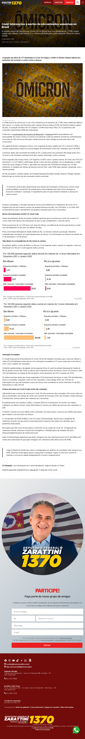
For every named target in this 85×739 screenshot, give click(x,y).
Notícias (47, 2)
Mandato (69, 2)
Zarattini (58, 2)
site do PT (34, 470)
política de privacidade (66, 638)
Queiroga (49, 134)
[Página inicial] (12, 3)
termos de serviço (60, 640)
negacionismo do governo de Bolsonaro (28, 134)
